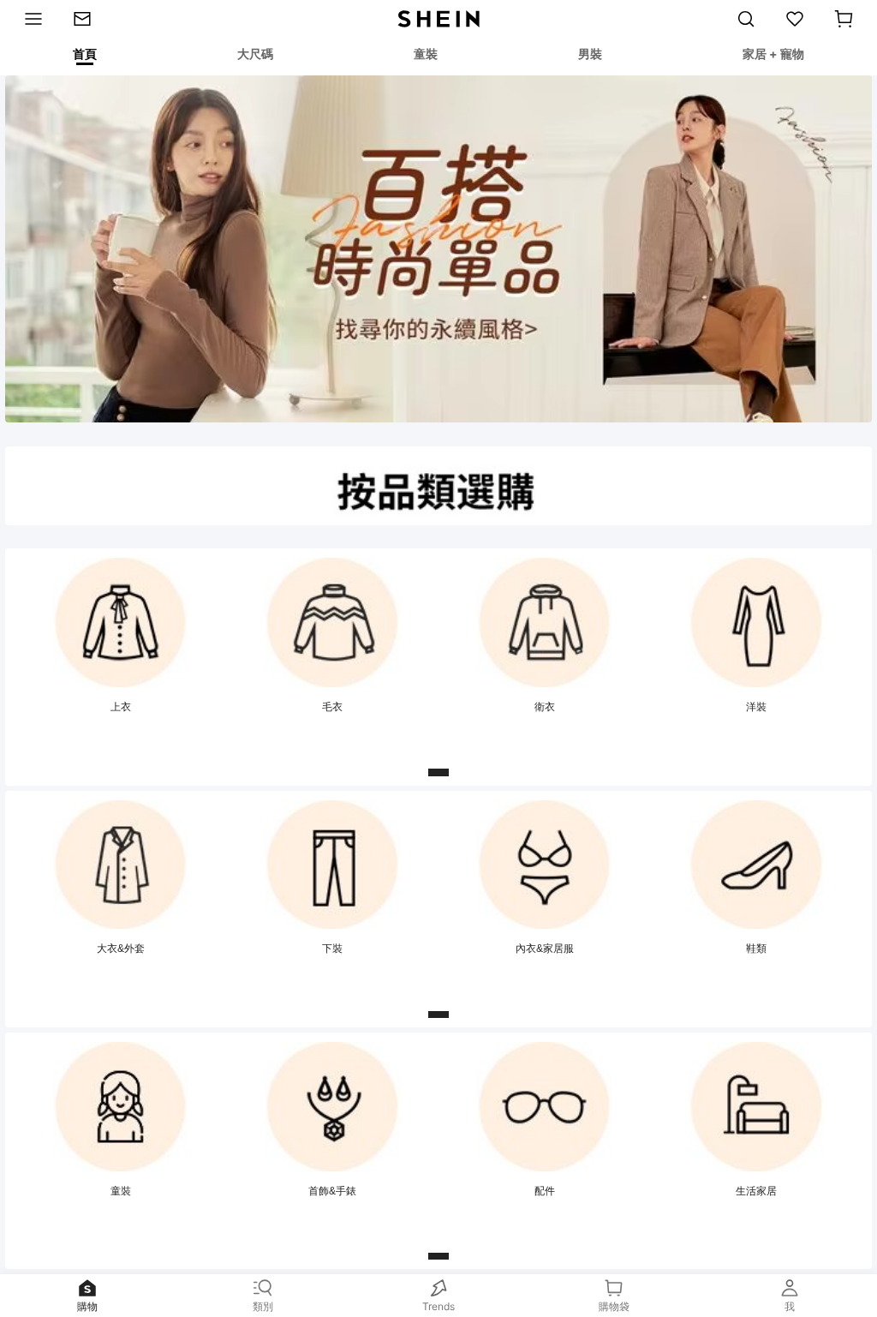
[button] (843, 19)
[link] (89, 19)
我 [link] (790, 1306)
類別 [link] (263, 1306)
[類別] (29, 19)
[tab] (83, 56)
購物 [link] (87, 1306)
